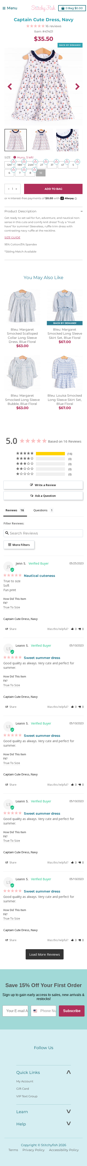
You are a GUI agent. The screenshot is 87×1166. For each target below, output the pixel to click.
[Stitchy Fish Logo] (43, 8)
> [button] (45, 954)
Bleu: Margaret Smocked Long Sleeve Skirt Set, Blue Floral (65, 333)
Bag (74, 8)
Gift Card (22, 1088)
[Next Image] (77, 86)
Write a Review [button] (45, 485)
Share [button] (13, 629)
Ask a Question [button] (45, 496)
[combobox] (34, 1011)
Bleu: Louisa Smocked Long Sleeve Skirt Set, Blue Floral (65, 399)
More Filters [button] (21, 545)
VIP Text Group (26, 1096)
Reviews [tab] (11, 510)
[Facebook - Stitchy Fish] (34, 1056)
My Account (24, 1081)
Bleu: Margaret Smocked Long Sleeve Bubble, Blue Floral (22, 399)
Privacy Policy (34, 1150)
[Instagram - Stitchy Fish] (43, 1056)
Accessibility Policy (64, 1150)
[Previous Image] (9, 86)
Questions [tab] (40, 510)
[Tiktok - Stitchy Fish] (53, 1056)
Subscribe (72, 1011)
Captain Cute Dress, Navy (20, 619)
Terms (13, 1150)
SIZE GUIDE (12, 237)
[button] (73, 629)
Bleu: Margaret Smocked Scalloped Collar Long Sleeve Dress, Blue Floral (22, 335)
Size (18, 157)
